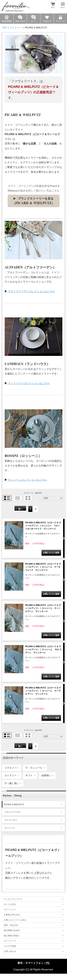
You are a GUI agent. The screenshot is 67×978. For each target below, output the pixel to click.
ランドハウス (11, 820)
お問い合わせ (10, 951)
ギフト (29, 775)
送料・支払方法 (11, 925)
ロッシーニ (10, 828)
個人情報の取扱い (12, 935)
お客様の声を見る (12, 915)
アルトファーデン (13, 812)
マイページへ (10, 909)
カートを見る (10, 904)
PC (48, 962)
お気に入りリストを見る (15, 920)
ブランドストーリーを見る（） (33, 201)
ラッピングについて (13, 899)
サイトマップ (10, 941)
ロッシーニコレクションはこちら (27, 479)
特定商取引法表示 (12, 930)
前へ (20, 509)
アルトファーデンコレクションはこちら (31, 291)
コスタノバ (10, 768)
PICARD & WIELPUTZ (14, 804)
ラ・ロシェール (33, 768)
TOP (4, 27)
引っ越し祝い (11, 783)
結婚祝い (46, 775)
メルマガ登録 (10, 946)
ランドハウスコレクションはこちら (28, 383)
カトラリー (15, 27)
